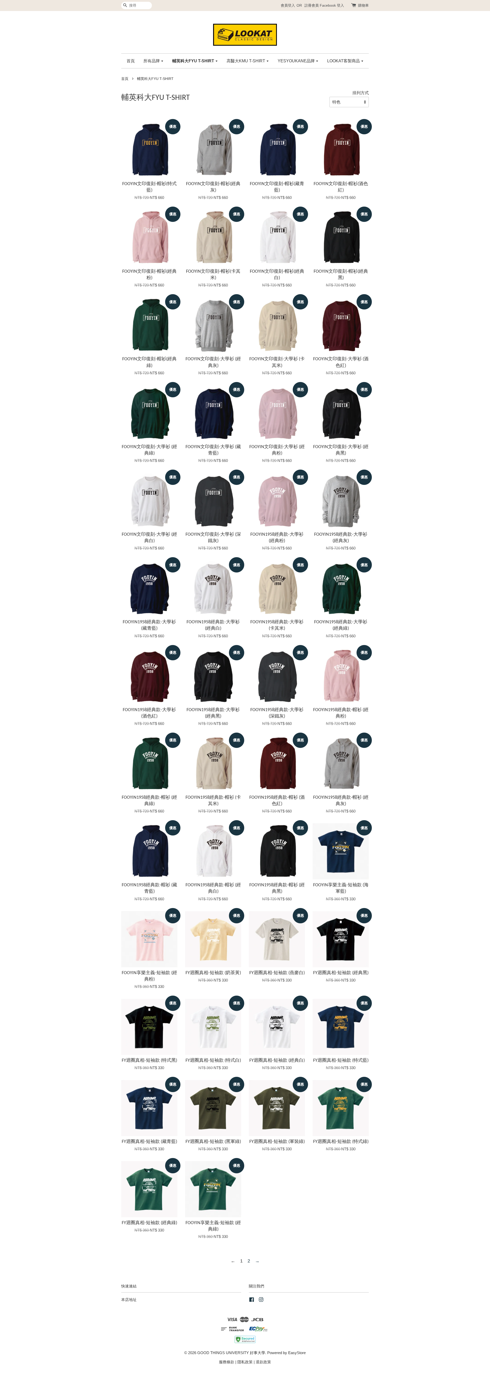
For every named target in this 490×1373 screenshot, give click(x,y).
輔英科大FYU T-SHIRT (193, 61)
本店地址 (129, 1299)
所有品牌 (152, 61)
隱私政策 (245, 1362)
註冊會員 (311, 5)
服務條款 (226, 1362)
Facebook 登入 (332, 5)
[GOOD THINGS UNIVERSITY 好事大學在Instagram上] (261, 1300)
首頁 (131, 61)
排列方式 (360, 92)
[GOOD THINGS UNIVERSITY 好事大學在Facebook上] (251, 1300)
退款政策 (263, 1362)
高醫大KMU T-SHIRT (246, 61)
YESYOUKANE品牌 (297, 61)
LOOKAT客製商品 (344, 61)
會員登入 (288, 5)
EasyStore (297, 1353)
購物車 (363, 5)
